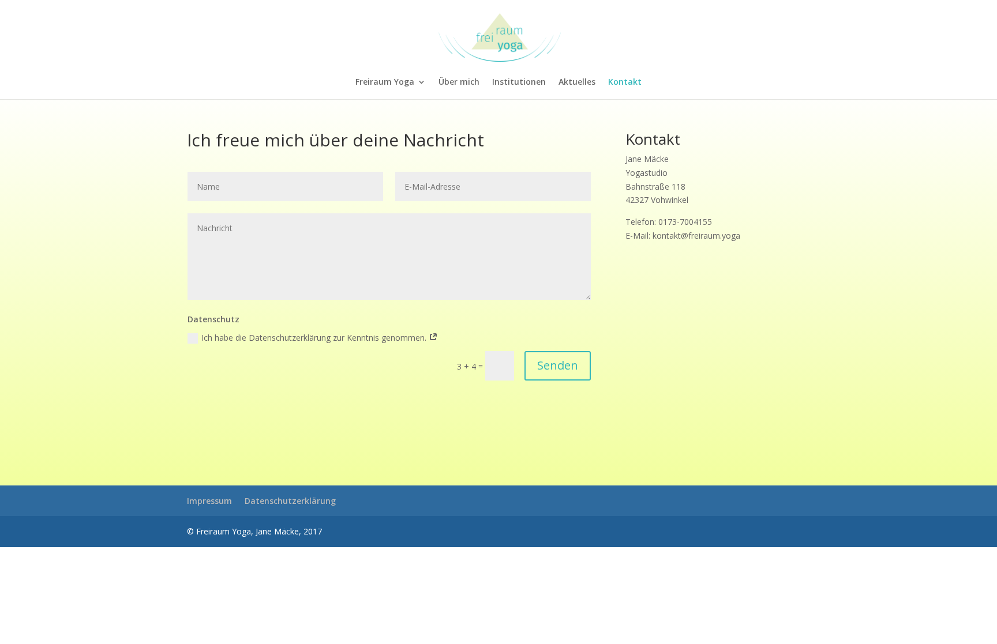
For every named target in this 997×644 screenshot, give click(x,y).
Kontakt (625, 82)
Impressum (209, 500)
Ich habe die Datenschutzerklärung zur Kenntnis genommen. (315, 337)
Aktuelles (577, 82)
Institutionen (519, 82)
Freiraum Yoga (384, 82)
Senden (557, 365)
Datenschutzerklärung (290, 500)
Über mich (458, 82)
